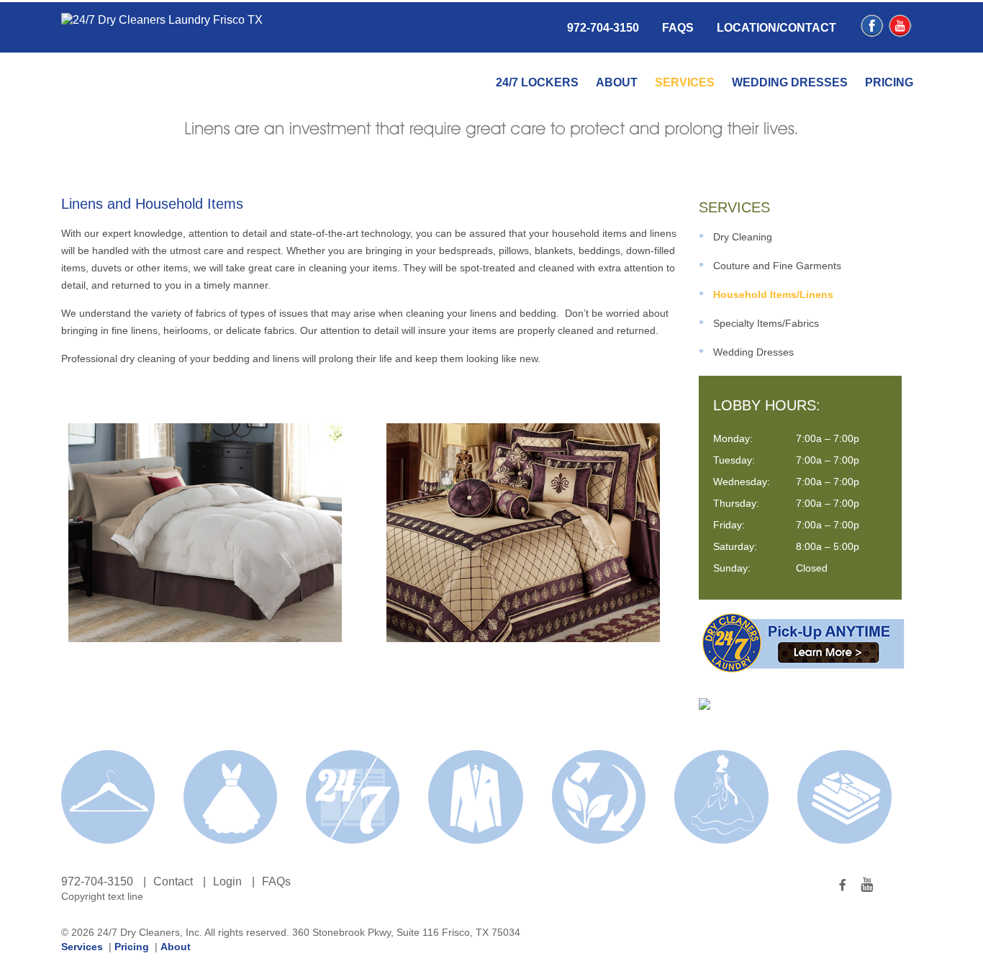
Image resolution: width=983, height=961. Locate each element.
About (617, 82)
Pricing (889, 82)
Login (227, 881)
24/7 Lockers (537, 82)
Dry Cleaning (742, 237)
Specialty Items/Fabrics (766, 323)
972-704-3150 (603, 28)
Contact (173, 881)
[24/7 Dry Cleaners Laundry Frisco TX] (162, 20)
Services (685, 82)
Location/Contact (776, 28)
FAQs (678, 28)
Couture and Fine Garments (777, 265)
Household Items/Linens (773, 294)
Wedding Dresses (790, 82)
